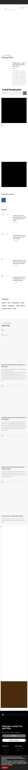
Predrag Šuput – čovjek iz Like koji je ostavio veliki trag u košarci (18, 64)
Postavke (10, 764)
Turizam (22, 302)
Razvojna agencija (7, 308)
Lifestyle (4, 305)
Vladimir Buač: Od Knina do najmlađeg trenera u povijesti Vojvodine (19, 279)
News (9, 302)
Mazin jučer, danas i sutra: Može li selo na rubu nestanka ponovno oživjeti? (19, 262)
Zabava (18, 305)
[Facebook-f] (12, 2)
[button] (26, 11)
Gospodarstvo (15, 302)
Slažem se (5, 767)
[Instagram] (15, 2)
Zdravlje (23, 305)
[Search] (25, 93)
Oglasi (14, 308)
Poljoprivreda (11, 305)
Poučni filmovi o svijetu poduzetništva (12, 516)
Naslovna (3, 302)
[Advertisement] (14, 27)
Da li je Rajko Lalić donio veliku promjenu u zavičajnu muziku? (19, 237)
